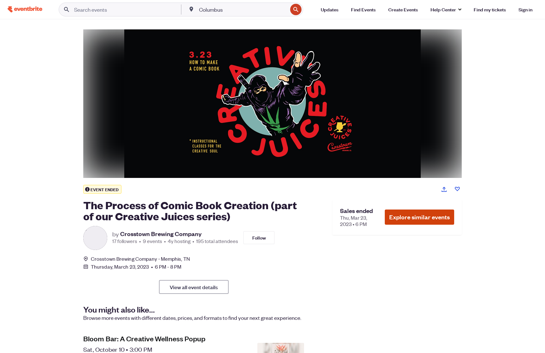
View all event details (194, 286)
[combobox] (242, 9)
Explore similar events (419, 217)
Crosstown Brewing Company (161, 234)
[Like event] (457, 189)
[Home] (25, 9)
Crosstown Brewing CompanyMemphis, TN (140, 258)
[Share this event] (444, 189)
